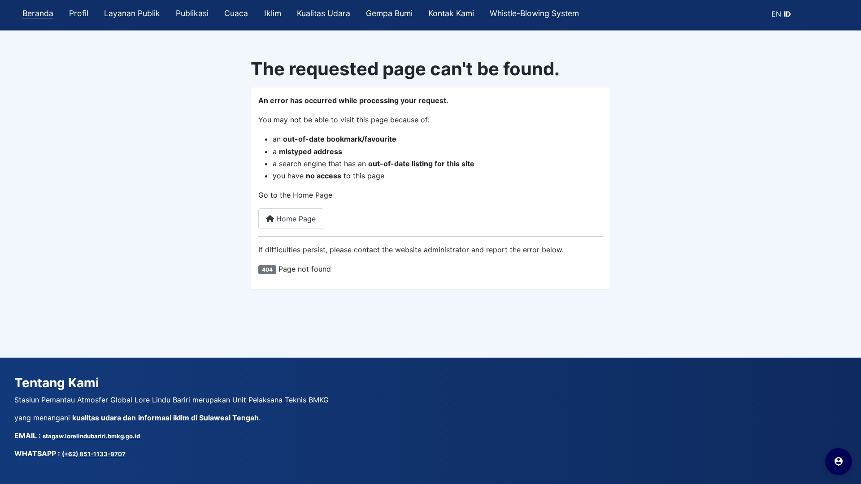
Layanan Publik (132, 13)
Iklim (272, 13)
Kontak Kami (451, 13)
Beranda (37, 13)
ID (787, 13)
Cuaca (236, 13)
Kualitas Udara (323, 13)
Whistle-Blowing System (534, 13)
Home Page (295, 218)
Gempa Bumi (389, 13)
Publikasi (192, 13)
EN (776, 13)
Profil (78, 13)
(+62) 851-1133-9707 (94, 454)
